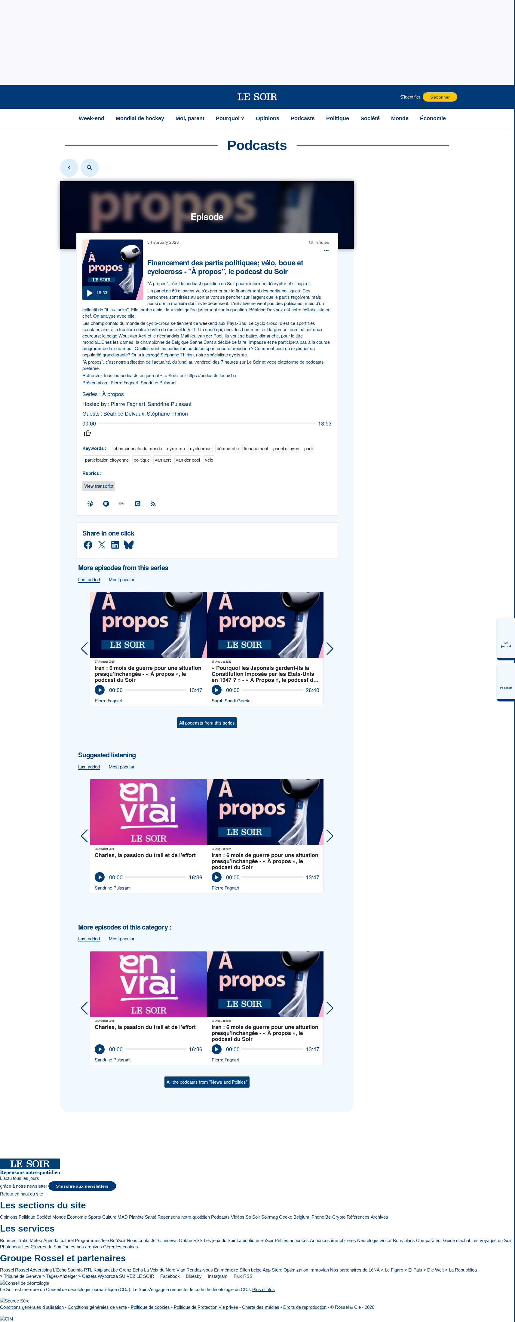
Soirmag (269, 1217)
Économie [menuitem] (433, 118)
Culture (109, 1217)
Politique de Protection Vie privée (206, 1307)
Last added (89, 579)
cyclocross (201, 448)
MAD (123, 1217)
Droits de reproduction (304, 1307)
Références (358, 1217)
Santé (150, 1217)
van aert (163, 459)
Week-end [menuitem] (91, 118)
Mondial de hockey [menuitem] (140, 118)
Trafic (23, 1240)
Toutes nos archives (82, 1246)
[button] (65, 97)
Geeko (285, 1217)
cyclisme (176, 448)
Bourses (8, 1240)
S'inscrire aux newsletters (82, 1186)
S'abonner (440, 97)
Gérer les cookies (120, 1246)
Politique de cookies (150, 1307)
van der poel (188, 459)
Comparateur (429, 1240)
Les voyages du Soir (491, 1240)
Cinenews (168, 1240)
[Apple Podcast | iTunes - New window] (90, 503)
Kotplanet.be (105, 1269)
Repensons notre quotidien (184, 1217)
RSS (198, 1240)
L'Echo (59, 1269)
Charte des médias (260, 1307)
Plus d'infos (263, 1289)
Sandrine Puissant (170, 404)
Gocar (385, 1240)
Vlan (180, 1269)
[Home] (69, 168)
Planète (136, 1217)
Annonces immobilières (333, 1240)
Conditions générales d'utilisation (32, 1307)
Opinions (8, 1217)
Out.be (185, 1240)
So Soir (253, 1217)
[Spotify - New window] (106, 503)
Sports (94, 1217)
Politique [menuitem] (337, 118)
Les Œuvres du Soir (41, 1246)
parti (308, 448)
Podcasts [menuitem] (303, 118)
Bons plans (404, 1240)
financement (256, 448)
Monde (59, 1217)
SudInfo (75, 1269)
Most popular (121, 579)
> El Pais (413, 1269)
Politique (27, 1217)
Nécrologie (367, 1240)
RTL (88, 1269)
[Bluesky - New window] (128, 545)
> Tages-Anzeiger (59, 1276)
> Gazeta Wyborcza (98, 1276)
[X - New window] (101, 545)
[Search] (90, 168)
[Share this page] (326, 250)
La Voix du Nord (159, 1269)
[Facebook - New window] (88, 545)
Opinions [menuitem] (267, 118)
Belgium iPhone (308, 1217)
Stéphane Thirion (167, 413)
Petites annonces (292, 1240)
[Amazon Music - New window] (122, 503)
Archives (379, 1217)
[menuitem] (506, 638)
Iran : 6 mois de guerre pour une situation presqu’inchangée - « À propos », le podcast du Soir (148, 674)
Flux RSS (242, 1276)
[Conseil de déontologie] (24, 1282)
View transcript (98, 486)
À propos (113, 394)
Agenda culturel (58, 1240)
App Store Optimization (285, 1269)
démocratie (228, 448)
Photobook (10, 1246)
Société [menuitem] (370, 118)
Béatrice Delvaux (123, 413)
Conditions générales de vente (97, 1307)
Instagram (217, 1276)
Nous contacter (142, 1240)
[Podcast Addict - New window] (137, 503)
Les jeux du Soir (219, 1240)
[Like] (87, 433)
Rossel (7, 1269)
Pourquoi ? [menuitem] (230, 118)
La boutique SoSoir (255, 1240)
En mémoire (226, 1269)
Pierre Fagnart (128, 404)
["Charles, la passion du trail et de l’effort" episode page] (148, 812)
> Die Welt (433, 1269)
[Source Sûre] (14, 1300)
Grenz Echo (131, 1269)
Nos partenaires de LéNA (355, 1269)
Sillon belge (250, 1269)
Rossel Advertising (33, 1269)
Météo (36, 1240)
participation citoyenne (107, 459)
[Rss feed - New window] (153, 503)
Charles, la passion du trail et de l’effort (145, 855)
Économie (77, 1217)
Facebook (169, 1276)
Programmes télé (92, 1240)
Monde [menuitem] (400, 118)
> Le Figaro (392, 1269)
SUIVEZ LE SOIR (136, 1276)
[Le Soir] (257, 97)
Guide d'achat (456, 1240)
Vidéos (237, 1217)
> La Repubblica (461, 1269)
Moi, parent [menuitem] (190, 118)
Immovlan (319, 1269)
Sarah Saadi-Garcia (231, 700)
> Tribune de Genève (20, 1276)
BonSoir (118, 1240)
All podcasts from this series (207, 722)
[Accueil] (65, 118)
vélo (209, 459)
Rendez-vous (199, 1269)
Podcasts (220, 1217)
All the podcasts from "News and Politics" (207, 1082)
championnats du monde (138, 448)
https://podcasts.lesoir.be (211, 375)
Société (43, 1217)
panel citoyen (286, 448)
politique (142, 459)
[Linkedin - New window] (115, 545)
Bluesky (193, 1276)
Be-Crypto (335, 1217)
